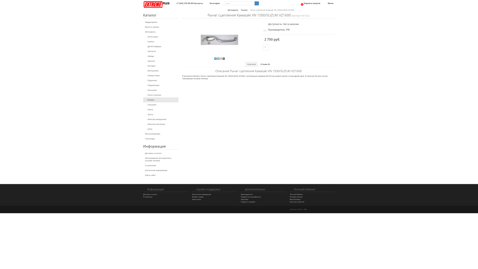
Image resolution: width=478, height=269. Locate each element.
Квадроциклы (151, 22)
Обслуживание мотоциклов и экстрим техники (158, 159)
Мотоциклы (150, 32)
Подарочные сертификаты (251, 197)
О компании (150, 165)
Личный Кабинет (296, 194)
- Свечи (149, 109)
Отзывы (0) (265, 64)
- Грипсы (149, 41)
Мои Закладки (295, 199)
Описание (251, 64)
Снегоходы (150, 138)
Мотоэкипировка (152, 134)
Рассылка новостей (297, 202)
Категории (214, 3)
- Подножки (151, 80)
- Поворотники (152, 75)
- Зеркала (150, 61)
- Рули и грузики (153, 95)
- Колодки (150, 66)
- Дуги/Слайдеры (153, 46)
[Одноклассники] (221, 59)
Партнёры (244, 199)
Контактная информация (156, 170)
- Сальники (150, 104)
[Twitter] (218, 59)
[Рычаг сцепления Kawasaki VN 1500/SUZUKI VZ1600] (219, 40)
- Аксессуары (151, 36)
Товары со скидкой (248, 202)
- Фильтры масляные (155, 124)
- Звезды (149, 56)
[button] (310, 3)
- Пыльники (151, 90)
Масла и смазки (152, 27)
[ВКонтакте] (215, 59)
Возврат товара (198, 197)
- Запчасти (150, 51)
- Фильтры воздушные (155, 119)
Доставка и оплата (153, 153)
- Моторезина (152, 70)
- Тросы (149, 114)
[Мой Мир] (224, 59)
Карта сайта (150, 175)
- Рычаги (149, 100)
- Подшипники (152, 85)
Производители (247, 194)
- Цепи (148, 129)
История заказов (296, 197)
